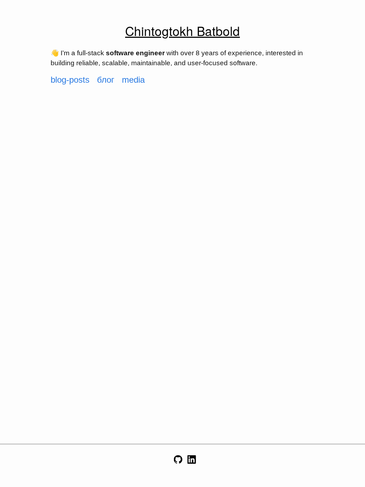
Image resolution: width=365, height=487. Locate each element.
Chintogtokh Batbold (182, 31)
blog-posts (70, 79)
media (133, 79)
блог (105, 79)
